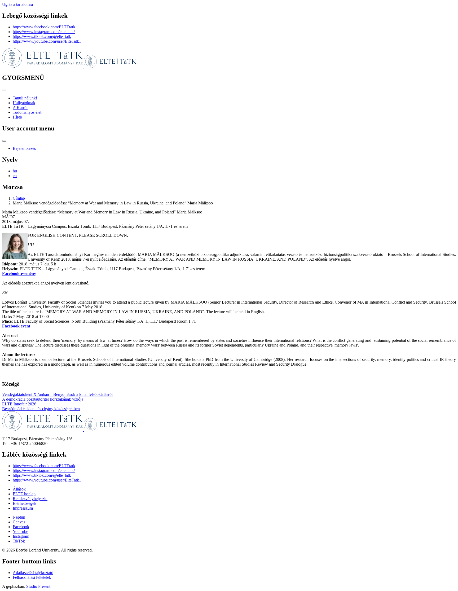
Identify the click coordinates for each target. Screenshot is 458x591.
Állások (19, 489)
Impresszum (23, 508)
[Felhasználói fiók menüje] (4, 141)
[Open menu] (4, 90)
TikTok (19, 541)
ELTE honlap (24, 494)
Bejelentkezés (24, 148)
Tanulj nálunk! (25, 98)
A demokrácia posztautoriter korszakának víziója (42, 399)
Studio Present (38, 586)
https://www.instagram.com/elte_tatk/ (44, 31)
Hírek (17, 117)
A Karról (20, 107)
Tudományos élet (27, 112)
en (15, 175)
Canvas (19, 522)
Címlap (19, 198)
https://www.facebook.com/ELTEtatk (44, 27)
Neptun (19, 517)
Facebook (21, 526)
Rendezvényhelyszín (30, 498)
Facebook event (16, 326)
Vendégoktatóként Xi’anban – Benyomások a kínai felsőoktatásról (57, 394)
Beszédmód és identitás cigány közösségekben (41, 408)
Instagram (21, 536)
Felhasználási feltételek (32, 577)
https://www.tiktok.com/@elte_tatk (42, 36)
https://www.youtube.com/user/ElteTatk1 (47, 41)
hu (15, 171)
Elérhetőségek (24, 503)
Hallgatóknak (24, 102)
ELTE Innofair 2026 (19, 404)
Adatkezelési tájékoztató (33, 572)
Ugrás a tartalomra (17, 4)
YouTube (20, 531)
